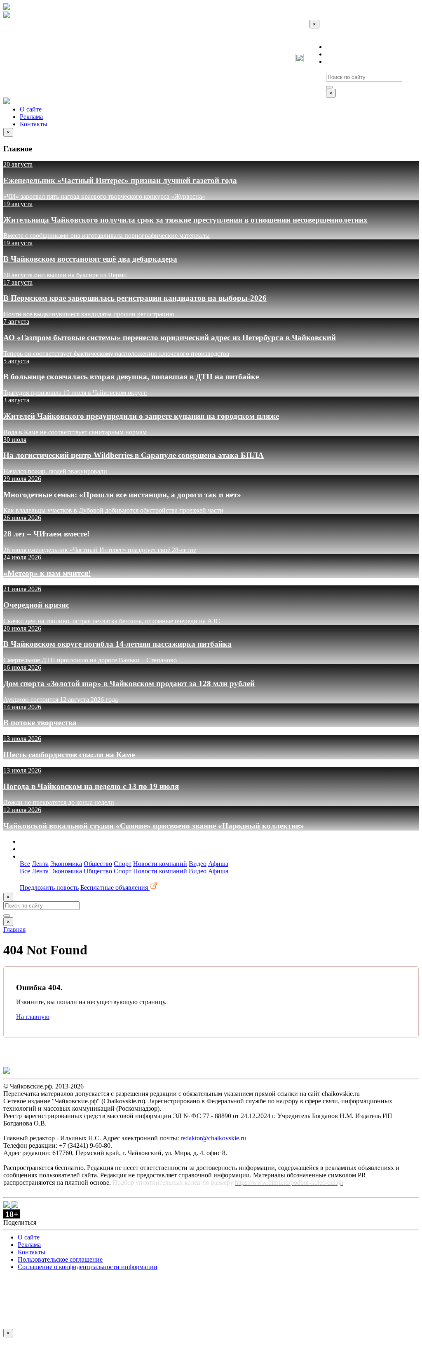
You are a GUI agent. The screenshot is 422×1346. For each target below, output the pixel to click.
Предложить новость (49, 887)
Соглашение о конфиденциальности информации (87, 1266)
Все (25, 863)
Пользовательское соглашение (60, 1259)
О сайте (337, 46)
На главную (32, 1016)
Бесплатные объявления (115, 887)
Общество (98, 863)
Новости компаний (160, 863)
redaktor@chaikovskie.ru (213, 1138)
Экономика (66, 863)
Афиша (218, 863)
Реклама (337, 54)
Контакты (340, 61)
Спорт (122, 863)
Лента (40, 863)
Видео (197, 863)
